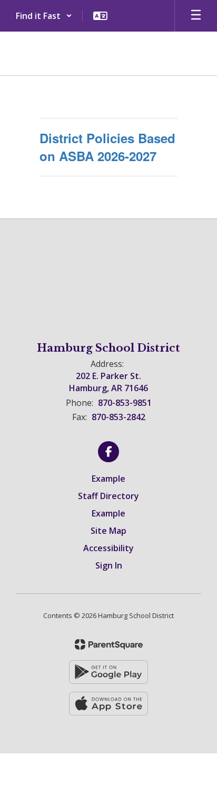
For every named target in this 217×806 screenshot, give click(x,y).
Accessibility (108, 548)
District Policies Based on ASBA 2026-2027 (107, 147)
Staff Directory (108, 496)
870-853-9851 (125, 403)
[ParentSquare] (108, 644)
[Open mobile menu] (196, 16)
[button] (44, 16)
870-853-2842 (118, 417)
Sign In (108, 565)
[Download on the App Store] (108, 703)
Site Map (108, 530)
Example (108, 478)
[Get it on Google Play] (108, 672)
